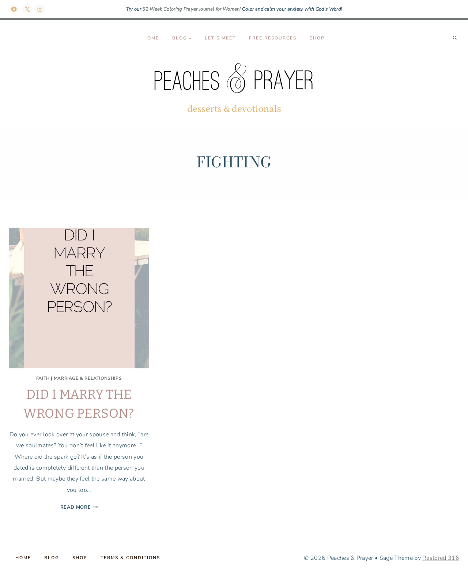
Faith (43, 378)
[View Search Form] (454, 38)
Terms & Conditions (130, 558)
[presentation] (79, 298)
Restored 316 (440, 558)
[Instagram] (40, 9)
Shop (317, 38)
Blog (51, 558)
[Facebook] (14, 9)
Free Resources (273, 38)
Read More (79, 507)
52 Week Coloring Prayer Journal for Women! (191, 9)
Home (151, 38)
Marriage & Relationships (88, 378)
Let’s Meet (220, 38)
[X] (27, 9)
